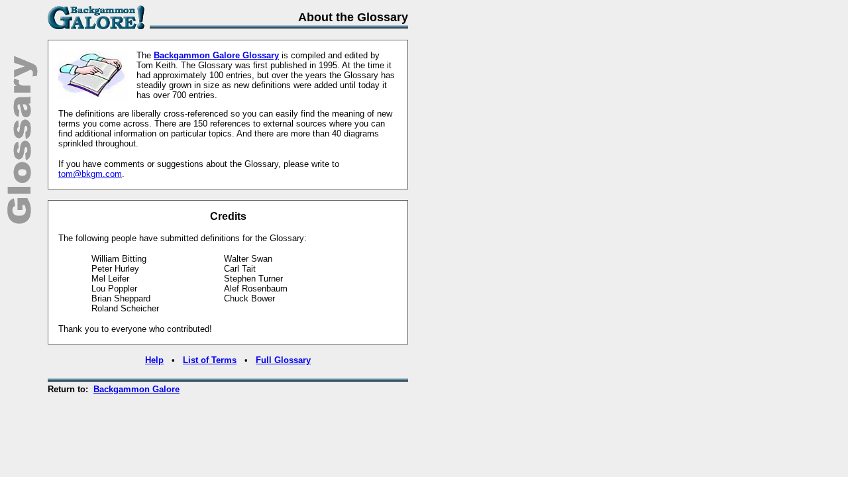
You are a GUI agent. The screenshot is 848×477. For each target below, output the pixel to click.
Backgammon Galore (136, 389)
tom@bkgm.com (90, 174)
